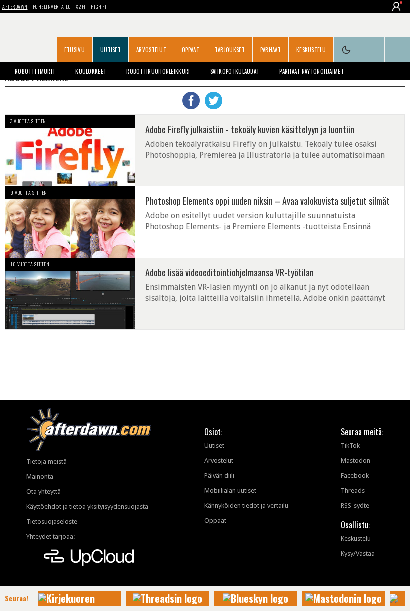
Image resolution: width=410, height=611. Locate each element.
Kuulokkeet (91, 71)
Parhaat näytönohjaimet (312, 71)
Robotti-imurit (35, 71)
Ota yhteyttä (43, 491)
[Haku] (397, 49)
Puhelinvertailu (52, 6)
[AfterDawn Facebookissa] (372, 49)
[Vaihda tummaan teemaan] (346, 49)
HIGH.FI (99, 6)
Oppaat (191, 50)
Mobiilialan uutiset (230, 490)
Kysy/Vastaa (358, 553)
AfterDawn (15, 6)
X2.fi (81, 6)
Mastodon (355, 460)
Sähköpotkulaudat (235, 71)
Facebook (355, 475)
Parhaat (270, 50)
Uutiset (110, 50)
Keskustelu (311, 50)
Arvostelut (151, 50)
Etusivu (74, 50)
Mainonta (40, 476)
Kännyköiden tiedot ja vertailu (246, 505)
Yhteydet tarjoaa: (50, 536)
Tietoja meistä (46, 461)
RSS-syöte (355, 505)
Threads (353, 490)
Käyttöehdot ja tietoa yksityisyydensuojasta (87, 506)
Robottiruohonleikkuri (158, 71)
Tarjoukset (230, 50)
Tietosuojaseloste (52, 521)
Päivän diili (219, 475)
